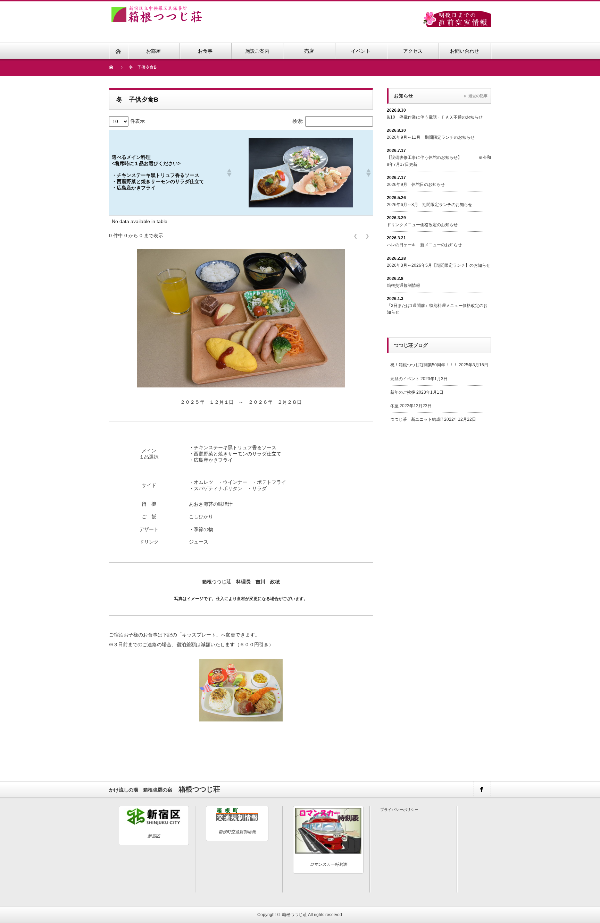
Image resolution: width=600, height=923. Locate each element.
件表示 (137, 121)
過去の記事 (478, 96)
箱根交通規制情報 (403, 285)
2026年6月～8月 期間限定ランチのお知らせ (429, 204)
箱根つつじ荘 (294, 914)
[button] (229, 173)
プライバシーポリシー (399, 809)
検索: (297, 121)
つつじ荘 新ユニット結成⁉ (416, 419)
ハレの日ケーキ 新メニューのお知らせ (424, 244)
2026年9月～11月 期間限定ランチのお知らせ (431, 137)
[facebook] (482, 789)
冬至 (394, 405)
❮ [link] (355, 236)
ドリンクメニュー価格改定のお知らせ (422, 224)
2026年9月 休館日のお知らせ (416, 184)
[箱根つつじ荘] (156, 10)
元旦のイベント (404, 378)
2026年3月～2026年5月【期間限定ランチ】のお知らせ (438, 265)
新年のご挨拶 (402, 392)
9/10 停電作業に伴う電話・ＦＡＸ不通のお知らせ (435, 117)
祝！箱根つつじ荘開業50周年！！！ (424, 364)
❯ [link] (367, 236)
